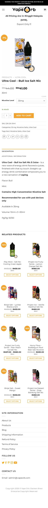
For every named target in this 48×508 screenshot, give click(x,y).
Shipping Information (12, 435)
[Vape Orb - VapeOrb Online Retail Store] (24, 10)
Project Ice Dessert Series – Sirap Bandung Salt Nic (36, 390)
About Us (6, 420)
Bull (8, 131)
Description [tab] (8, 151)
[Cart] (45, 9)
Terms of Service (10, 444)
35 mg (13, 127)
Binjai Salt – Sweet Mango (12, 389)
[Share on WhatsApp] (4, 137)
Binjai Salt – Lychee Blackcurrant (12, 306)
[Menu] (3, 10)
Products (7, 77)
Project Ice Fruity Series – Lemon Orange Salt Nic (35, 264)
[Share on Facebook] (9, 137)
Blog (4, 430)
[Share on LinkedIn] (26, 137)
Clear (44, 96)
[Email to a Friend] (17, 137)
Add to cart (23, 115)
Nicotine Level (8, 100)
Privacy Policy (8, 449)
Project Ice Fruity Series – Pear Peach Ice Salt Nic (12, 347)
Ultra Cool (20, 77)
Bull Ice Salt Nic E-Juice (26, 162)
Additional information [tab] (14, 156)
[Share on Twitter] (13, 137)
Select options (12, 275)
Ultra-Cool (26, 131)
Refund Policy (9, 439)
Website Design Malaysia (24, 494)
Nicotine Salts (22, 127)
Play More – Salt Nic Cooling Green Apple (12, 263)
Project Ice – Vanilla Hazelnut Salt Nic (35, 306)
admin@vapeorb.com (19, 478)
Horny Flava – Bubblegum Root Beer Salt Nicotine (36, 347)
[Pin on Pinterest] (22, 137)
